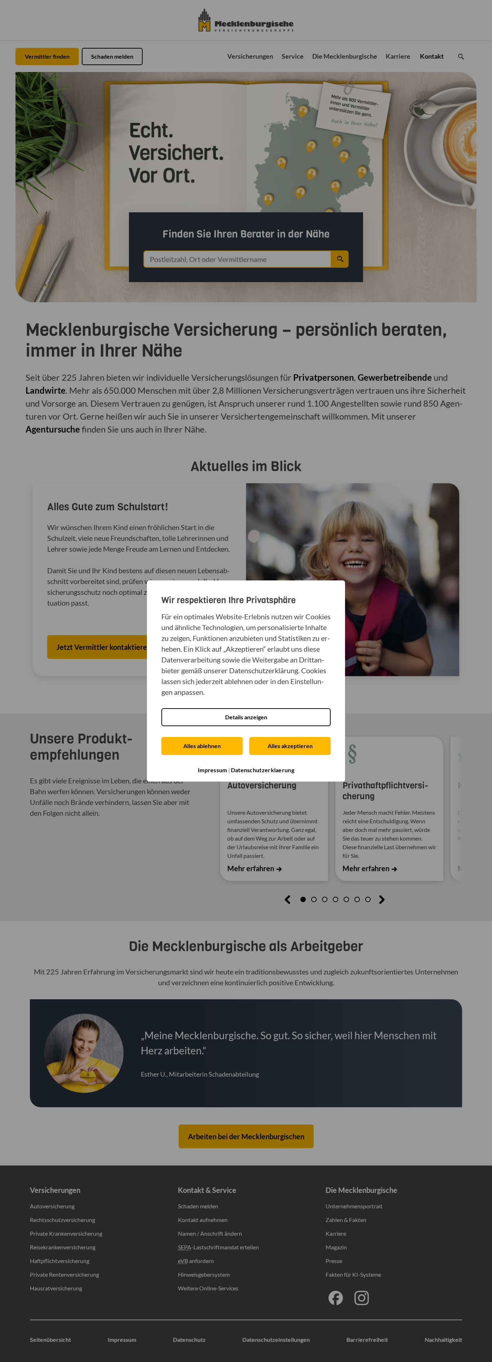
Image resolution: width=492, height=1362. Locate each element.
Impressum (212, 769)
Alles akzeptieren (290, 745)
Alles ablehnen (202, 745)
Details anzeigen (246, 717)
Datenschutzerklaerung (262, 769)
